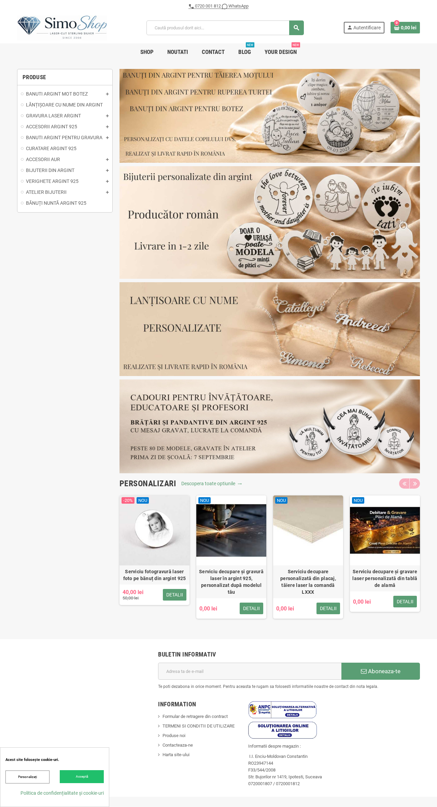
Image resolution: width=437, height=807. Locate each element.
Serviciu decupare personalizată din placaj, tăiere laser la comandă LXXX (308, 582)
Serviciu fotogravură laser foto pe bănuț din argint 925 (154, 575)
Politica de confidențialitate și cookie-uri (62, 793)
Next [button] (415, 483)
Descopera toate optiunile (211, 483)
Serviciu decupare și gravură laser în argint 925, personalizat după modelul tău (231, 582)
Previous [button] (404, 483)
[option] (154, 557)
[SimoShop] (62, 27)
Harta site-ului (176, 754)
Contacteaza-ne (178, 745)
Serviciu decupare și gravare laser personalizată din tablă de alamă (384, 578)
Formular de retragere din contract (195, 716)
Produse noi (174, 735)
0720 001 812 (208, 6)
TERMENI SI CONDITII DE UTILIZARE (199, 726)
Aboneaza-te (383, 671)
